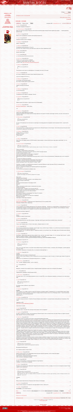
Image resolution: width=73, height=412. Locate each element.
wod (18, 359)
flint (18, 226)
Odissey (19, 364)
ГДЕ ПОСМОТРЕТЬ (8, 17)
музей (67, 405)
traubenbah (19, 96)
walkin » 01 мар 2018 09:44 (23, 173)
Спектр (19, 222)
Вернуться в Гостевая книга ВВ (21, 395)
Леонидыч (19, 131)
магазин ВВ (37, 405)
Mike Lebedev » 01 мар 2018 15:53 (25, 343)
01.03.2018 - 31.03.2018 (21, 21)
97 (65, 23)
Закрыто (17, 392)
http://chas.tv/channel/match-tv (21, 106)
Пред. (17, 390)
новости (2, 405)
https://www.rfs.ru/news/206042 (21, 201)
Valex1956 (19, 252)
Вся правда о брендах (43, 404)
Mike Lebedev (20, 260)
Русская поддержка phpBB (43, 400)
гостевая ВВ (44, 405)
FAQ (61, 17)
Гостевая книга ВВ (27, 15)
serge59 (19, 233)
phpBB (41, 399)
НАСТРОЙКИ (8, 21)
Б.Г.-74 (19, 72)
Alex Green (19, 58)
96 (64, 23)
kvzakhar (19, 297)
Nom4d (19, 205)
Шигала (19, 138)
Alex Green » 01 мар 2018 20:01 (24, 98)
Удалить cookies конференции (55, 397)
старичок (19, 312)
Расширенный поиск (67, 13)
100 (70, 23)
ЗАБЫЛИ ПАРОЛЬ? (8, 23)
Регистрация (66, 17)
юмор (64, 405)
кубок (15, 405)
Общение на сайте (20, 15)
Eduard (19, 218)
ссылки (71, 405)
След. (69, 390)
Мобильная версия (68, 15)
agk (18, 279)
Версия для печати (69, 15)
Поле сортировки (42, 390)
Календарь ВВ (69, 19)
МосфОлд (19, 41)
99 (68, 23)
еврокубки (19, 405)
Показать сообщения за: (27, 390)
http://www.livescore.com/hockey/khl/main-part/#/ (31, 62)
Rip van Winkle (20, 117)
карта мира (31, 405)
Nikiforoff (19, 45)
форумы (49, 405)
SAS (18, 54)
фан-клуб (59, 405)
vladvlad (19, 383)
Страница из (56, 23)
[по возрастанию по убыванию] (58, 390)
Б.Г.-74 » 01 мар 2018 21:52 (23, 66)
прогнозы (54, 405)
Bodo (19, 25)
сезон (6, 405)
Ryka (18, 50)
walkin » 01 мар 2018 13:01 (23, 145)
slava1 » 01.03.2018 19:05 (23, 119)
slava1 (19, 126)
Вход (69, 17)
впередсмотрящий (21, 143)
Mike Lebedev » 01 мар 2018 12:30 (25, 371)
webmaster (68, 407)
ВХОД (8, 19)
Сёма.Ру (69, 408)
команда (25, 405)
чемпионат (10, 405)
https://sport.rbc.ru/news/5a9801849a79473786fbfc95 (25, 303)
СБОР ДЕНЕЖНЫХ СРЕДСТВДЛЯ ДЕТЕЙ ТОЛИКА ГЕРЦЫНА (7, 27)
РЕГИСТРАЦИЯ (7, 22)
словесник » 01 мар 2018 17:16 (24, 281)
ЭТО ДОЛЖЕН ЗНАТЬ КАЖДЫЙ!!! (8, 15)
